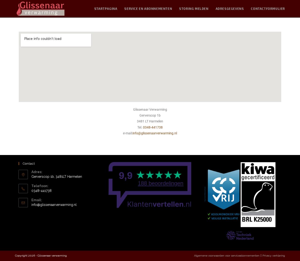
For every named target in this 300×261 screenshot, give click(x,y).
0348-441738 (153, 127)
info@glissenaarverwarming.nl (154, 133)
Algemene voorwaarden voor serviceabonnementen (226, 255)
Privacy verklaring (273, 255)
